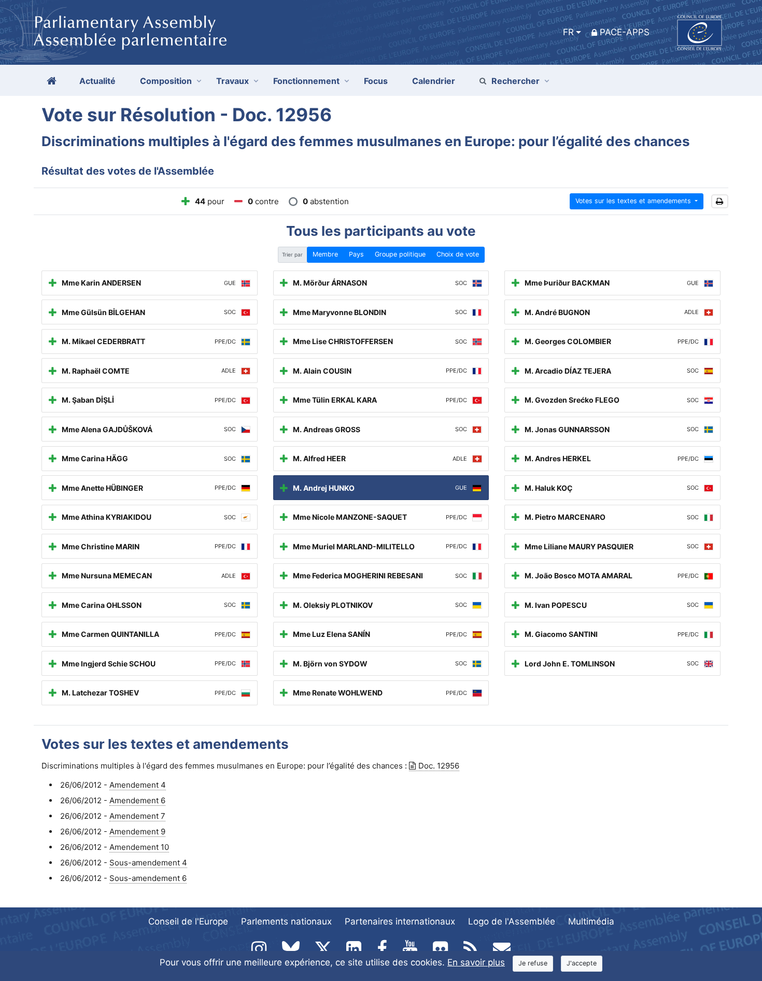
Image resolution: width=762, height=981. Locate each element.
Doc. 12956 (438, 766)
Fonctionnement (306, 81)
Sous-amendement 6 (148, 878)
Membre (325, 254)
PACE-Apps (625, 32)
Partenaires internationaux (400, 921)
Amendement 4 (137, 785)
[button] (719, 201)
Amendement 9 (137, 831)
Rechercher (515, 81)
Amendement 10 (139, 847)
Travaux (232, 81)
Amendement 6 (137, 800)
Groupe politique (400, 254)
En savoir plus (476, 962)
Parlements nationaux (286, 921)
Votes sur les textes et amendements (634, 201)
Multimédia (591, 921)
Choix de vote (457, 254)
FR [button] (568, 32)
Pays (356, 254)
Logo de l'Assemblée (511, 921)
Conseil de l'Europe (188, 921)
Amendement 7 (137, 816)
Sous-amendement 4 (148, 863)
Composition (166, 81)
